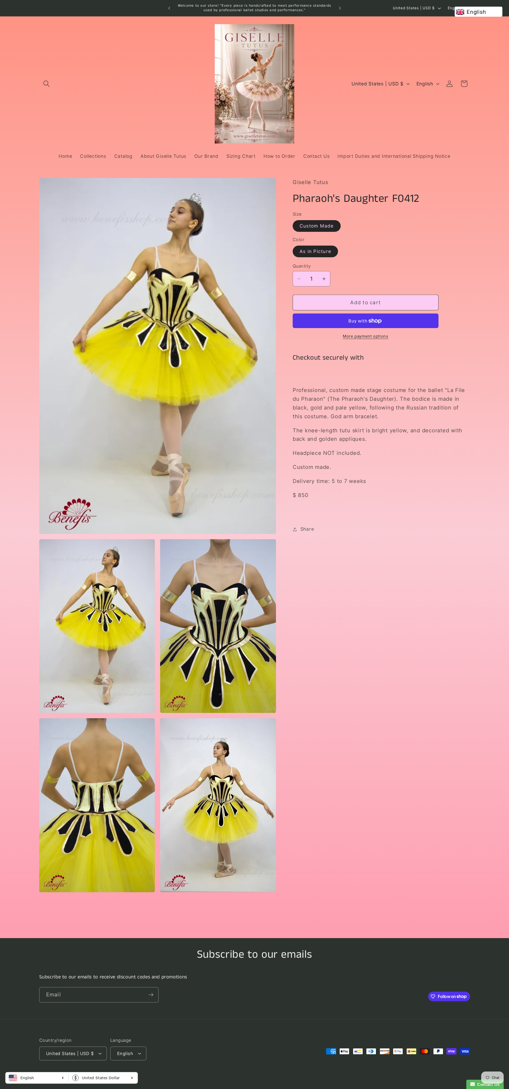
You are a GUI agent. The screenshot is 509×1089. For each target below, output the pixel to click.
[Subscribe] (151, 994)
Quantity (302, 266)
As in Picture (315, 251)
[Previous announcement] (169, 8)
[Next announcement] (340, 8)
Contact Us (487, 1084)
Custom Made (317, 226)
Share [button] (307, 529)
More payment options (365, 336)
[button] (46, 83)
